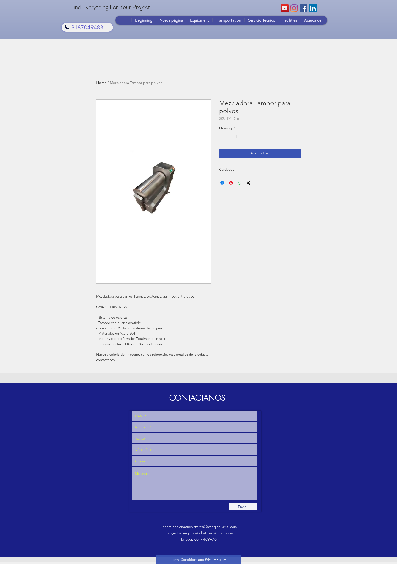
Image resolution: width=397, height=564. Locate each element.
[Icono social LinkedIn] (313, 8)
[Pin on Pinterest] (231, 183)
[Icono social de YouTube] (285, 8)
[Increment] (237, 136)
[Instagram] (294, 8)
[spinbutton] (230, 136)
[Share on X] (248, 183)
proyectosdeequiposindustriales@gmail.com (200, 532)
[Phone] (67, 27)
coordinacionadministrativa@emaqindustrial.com (200, 526)
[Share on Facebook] (222, 183)
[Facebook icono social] (303, 8)
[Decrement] (223, 136)
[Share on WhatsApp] (239, 183)
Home (101, 82)
